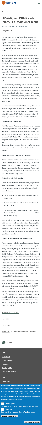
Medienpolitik (7, 368)
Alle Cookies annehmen (32, 422)
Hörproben (6, 364)
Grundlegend (10, 403)
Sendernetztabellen (9, 371)
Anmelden (5, 332)
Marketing (8, 409)
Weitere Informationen (15, 399)
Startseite (5, 12)
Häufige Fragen (7, 360)
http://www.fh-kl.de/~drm (10, 312)
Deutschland (6, 325)
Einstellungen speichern (9, 416)
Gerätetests (6, 357)
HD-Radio (5, 319)
